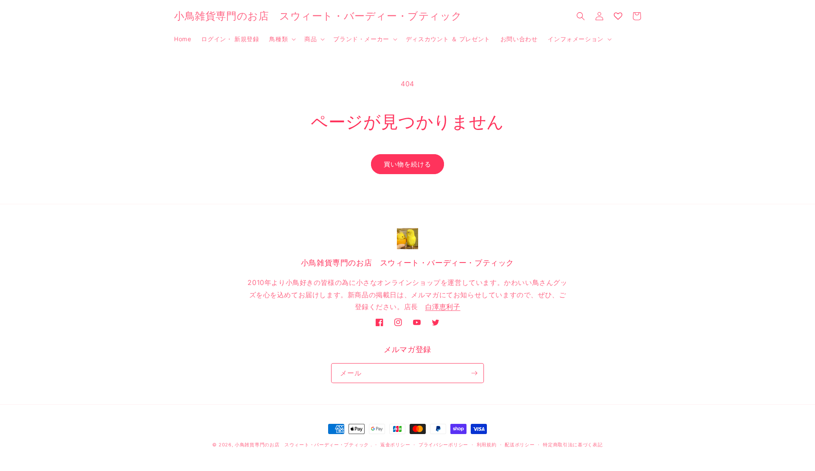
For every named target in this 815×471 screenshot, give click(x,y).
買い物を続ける (407, 164)
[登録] (474, 373)
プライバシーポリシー (443, 445)
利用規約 (487, 445)
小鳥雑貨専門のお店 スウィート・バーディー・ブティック (302, 445)
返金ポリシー (395, 445)
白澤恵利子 (443, 306)
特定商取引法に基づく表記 (572, 445)
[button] (281, 39)
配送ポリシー (519, 445)
